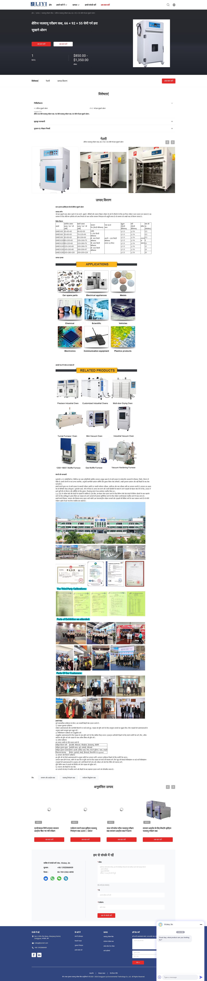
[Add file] (159, 977)
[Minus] (201, 924)
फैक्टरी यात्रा (78, 941)
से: (99, 890)
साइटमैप (91, 973)
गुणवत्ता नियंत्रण (79, 945)
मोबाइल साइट (101, 973)
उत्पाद (38, 13)
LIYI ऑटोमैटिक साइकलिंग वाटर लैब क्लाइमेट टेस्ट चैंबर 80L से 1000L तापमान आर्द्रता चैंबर (47, 831)
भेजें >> (138, 962)
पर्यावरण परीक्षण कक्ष (109, 941)
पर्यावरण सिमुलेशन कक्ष (89, 778)
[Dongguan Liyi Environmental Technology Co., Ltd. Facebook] (34, 955)
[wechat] (59, 878)
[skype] (66, 878)
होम (33, 13)
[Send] (201, 977)
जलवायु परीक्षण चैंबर (47, 13)
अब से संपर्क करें (106, 915)
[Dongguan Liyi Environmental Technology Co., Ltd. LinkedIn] (39, 955)
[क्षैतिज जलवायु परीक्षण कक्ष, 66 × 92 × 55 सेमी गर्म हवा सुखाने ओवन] (151, 43)
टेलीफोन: (101, 902)
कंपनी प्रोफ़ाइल (79, 936)
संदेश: (100, 862)
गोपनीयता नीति (114, 973)
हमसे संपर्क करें (78, 950)
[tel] (72, 878)
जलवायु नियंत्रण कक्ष (69, 778)
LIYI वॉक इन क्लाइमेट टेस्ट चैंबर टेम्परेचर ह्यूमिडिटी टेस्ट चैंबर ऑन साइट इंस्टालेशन (121, 831)
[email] (46, 878)
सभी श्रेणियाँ (107, 951)
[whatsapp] (52, 878)
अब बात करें (41, 44)
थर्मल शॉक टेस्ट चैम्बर (109, 946)
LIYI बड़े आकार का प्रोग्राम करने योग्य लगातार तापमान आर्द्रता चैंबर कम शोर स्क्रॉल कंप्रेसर (157, 831)
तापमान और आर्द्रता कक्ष (48, 778)
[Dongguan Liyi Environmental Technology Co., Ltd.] (39, 4)
